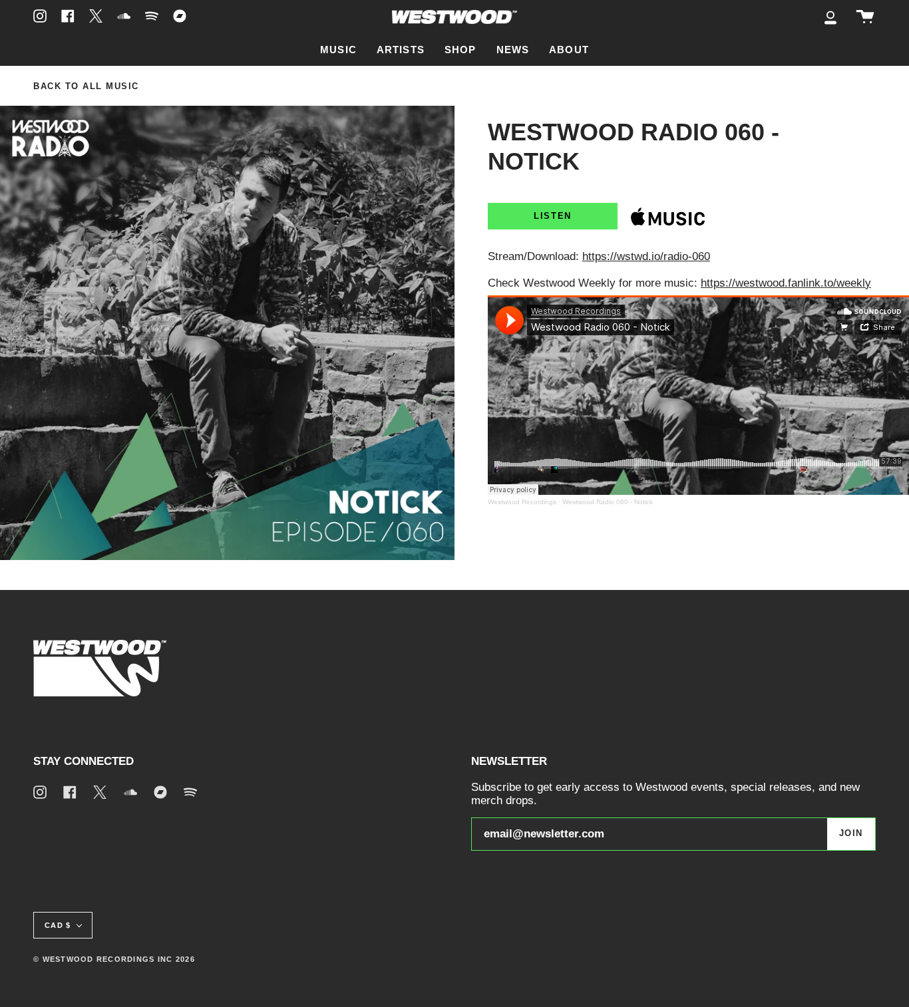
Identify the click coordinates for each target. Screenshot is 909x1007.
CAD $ (58, 925)
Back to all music (86, 86)
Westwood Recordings (522, 501)
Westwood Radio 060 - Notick (607, 501)
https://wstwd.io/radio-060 (646, 256)
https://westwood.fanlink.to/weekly (786, 283)
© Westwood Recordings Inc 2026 (114, 959)
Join (851, 833)
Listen (552, 216)
